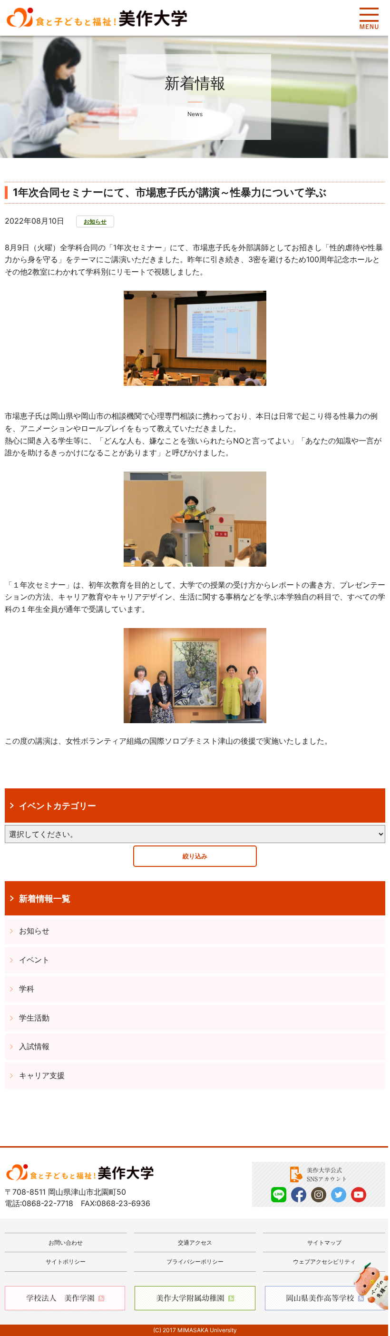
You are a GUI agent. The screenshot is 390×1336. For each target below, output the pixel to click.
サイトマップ (324, 1242)
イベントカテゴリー (57, 805)
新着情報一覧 (44, 898)
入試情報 (34, 1046)
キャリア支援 (42, 1075)
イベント (34, 959)
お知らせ (95, 221)
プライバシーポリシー (195, 1261)
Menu (369, 18)
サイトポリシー (66, 1261)
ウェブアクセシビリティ (324, 1261)
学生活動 (34, 1017)
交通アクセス (195, 1242)
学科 (26, 988)
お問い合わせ (66, 1242)
